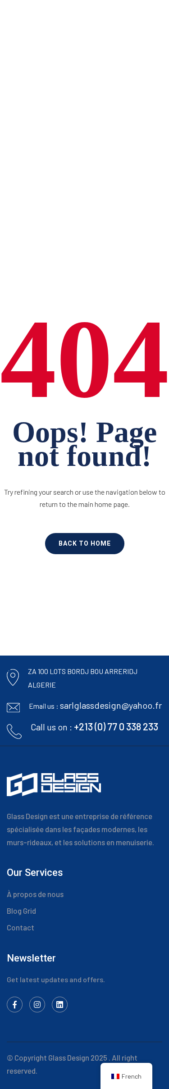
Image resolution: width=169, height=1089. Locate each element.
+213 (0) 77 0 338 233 (116, 726)
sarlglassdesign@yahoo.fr (111, 705)
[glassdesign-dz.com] (45, 17)
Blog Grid (21, 910)
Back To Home (85, 543)
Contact (20, 927)
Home (51, 139)
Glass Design (68, 1057)
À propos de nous (35, 893)
